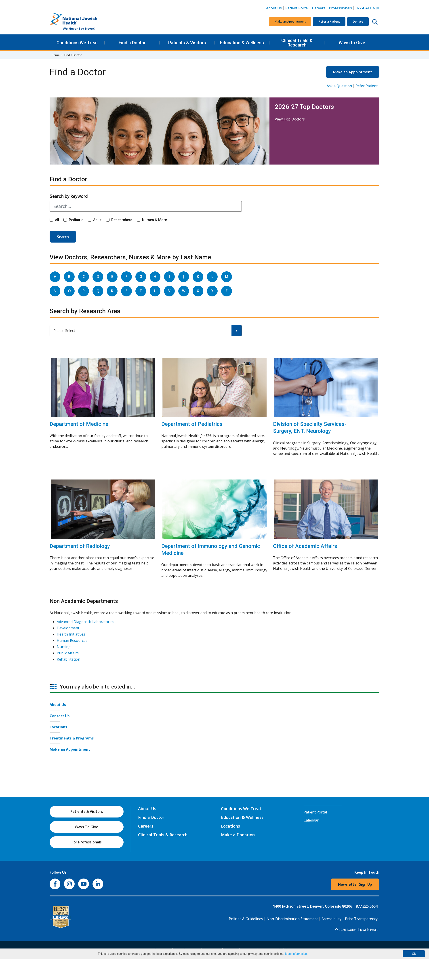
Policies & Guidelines (246, 918)
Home (55, 55)
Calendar (311, 820)
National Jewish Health (363, 929)
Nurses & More (154, 220)
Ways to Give (352, 42)
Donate (358, 21)
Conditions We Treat (77, 42)
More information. (296, 953)
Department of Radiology (80, 546)
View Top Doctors (290, 119)
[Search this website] (374, 21)
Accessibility (331, 918)
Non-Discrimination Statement (292, 918)
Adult (97, 220)
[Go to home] (83, 22)
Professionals (340, 8)
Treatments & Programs (72, 738)
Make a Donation (238, 834)
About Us (274, 8)
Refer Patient (366, 85)
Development (68, 627)
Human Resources (72, 640)
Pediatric (76, 220)
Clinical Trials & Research (297, 43)
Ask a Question (339, 85)
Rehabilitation (68, 659)
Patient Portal (297, 8)
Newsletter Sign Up (355, 884)
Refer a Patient (329, 21)
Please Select (64, 330)
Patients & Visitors (187, 42)
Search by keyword (69, 196)
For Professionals (87, 842)
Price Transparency (361, 918)
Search (63, 236)
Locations (58, 727)
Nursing (64, 646)
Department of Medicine (79, 424)
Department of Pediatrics (192, 424)
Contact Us (59, 715)
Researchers (121, 220)
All (57, 220)
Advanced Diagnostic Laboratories (85, 621)
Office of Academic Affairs (305, 546)
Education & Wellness (242, 42)
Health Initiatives (71, 634)
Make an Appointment (290, 21)
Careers (319, 8)
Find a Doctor (132, 42)
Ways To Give (86, 826)
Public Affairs (68, 653)
